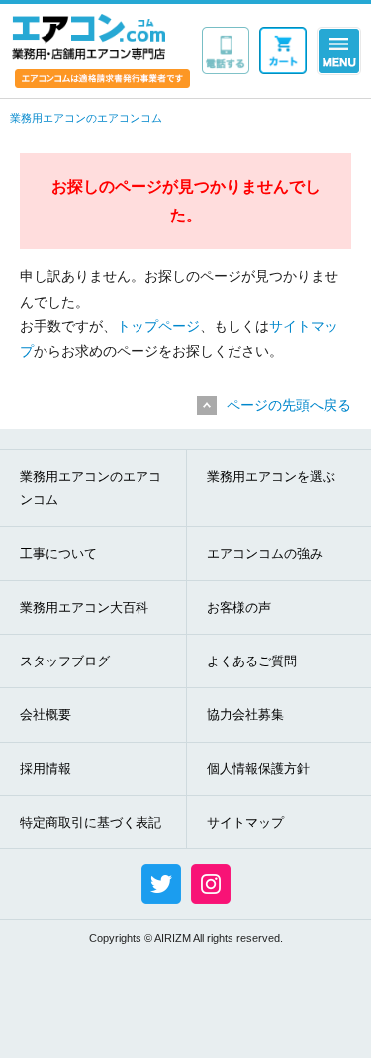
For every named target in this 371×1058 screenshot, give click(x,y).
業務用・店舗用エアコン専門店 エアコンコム (88, 36)
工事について (58, 553)
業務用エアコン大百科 (84, 607)
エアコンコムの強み (265, 553)
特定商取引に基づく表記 (90, 822)
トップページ (158, 326)
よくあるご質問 (252, 661)
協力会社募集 (245, 714)
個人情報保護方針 (258, 768)
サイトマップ (245, 822)
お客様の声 (239, 607)
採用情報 (45, 768)
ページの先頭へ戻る (289, 405)
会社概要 (45, 714)
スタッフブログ (65, 661)
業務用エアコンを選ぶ (271, 476)
